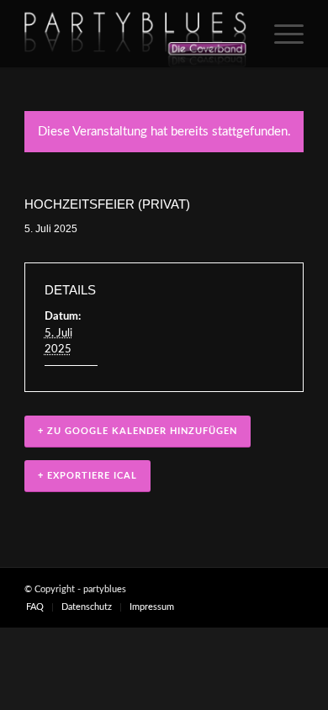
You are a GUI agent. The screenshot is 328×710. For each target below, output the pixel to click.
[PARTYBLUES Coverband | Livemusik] (135, 33)
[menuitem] (280, 33)
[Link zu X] (265, 588)
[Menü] (280, 33)
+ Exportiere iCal (87, 475)
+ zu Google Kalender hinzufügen (137, 431)
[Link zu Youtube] (291, 588)
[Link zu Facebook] (240, 588)
